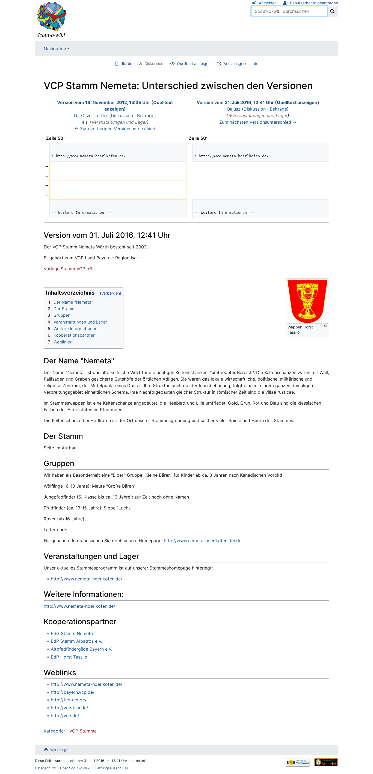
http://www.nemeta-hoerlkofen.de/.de (202, 540)
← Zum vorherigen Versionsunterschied (115, 128)
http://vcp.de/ (65, 715)
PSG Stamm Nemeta (72, 633)
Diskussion (153, 63)
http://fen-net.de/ (69, 699)
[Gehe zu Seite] (332, 11)
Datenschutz (45, 768)
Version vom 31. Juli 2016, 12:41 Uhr (235, 102)
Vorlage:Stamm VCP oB (68, 268)
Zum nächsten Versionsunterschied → (258, 122)
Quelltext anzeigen (194, 63)
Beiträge (145, 115)
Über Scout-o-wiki (75, 768)
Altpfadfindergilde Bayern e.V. (81, 649)
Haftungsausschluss (111, 768)
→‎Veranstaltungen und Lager (117, 122)
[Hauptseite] (51, 20)
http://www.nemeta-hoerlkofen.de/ (86, 579)
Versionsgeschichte (241, 63)
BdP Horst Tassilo (69, 657)
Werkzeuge (59, 750)
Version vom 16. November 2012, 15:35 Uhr (103, 102)
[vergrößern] (325, 325)
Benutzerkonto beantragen (314, 3)
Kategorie (54, 731)
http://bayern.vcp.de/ (72, 692)
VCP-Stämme (83, 731)
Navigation (55, 48)
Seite (126, 63)
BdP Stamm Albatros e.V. (76, 641)
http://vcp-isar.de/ (69, 707)
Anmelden (268, 3)
